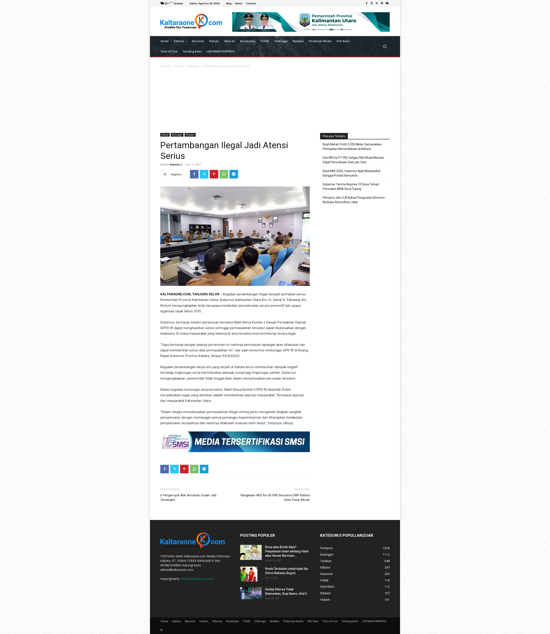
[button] (385, 46)
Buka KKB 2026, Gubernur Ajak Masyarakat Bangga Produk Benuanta (351, 173)
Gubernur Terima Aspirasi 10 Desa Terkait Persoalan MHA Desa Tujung (351, 187)
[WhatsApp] (224, 174)
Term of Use (330, 621)
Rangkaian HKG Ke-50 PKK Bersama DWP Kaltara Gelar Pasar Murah (275, 497)
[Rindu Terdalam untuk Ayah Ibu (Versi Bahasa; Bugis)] (248, 574)
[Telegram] (233, 174)
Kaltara (179, 66)
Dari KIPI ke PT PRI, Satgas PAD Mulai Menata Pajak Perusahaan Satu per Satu (353, 160)
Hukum (204, 621)
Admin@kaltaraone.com (197, 579)
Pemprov (190, 134)
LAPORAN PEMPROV (374, 621)
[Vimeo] (382, 3)
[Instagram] (371, 3)
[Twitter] (376, 3)
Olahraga (260, 621)
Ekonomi (190, 621)
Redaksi (274, 621)
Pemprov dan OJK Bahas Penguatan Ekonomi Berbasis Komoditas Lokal (354, 200)
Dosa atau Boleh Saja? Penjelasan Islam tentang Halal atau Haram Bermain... (287, 551)
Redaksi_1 (176, 164)
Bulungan (193, 66)
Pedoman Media (293, 621)
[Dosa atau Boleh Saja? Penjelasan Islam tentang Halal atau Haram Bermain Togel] (251, 552)
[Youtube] (387, 3)
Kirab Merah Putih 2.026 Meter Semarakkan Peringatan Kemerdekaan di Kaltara (352, 147)
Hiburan (217, 621)
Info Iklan (312, 621)
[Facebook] (366, 3)
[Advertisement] (275, 101)
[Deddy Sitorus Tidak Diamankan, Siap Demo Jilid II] (251, 593)
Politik (246, 621)
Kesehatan (232, 621)
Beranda (165, 66)
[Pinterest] (214, 174)
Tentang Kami (350, 621)
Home (164, 621)
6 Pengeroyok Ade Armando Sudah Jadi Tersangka (188, 497)
